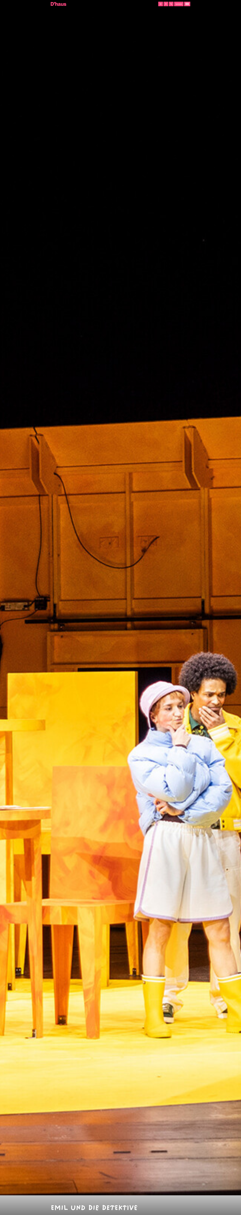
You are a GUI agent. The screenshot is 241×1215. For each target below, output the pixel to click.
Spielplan (178, 4)
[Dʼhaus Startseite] (58, 4)
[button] (160, 4)
